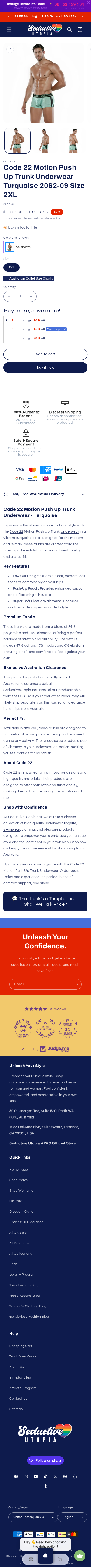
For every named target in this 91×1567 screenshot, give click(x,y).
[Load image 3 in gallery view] (73, 141)
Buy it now (45, 367)
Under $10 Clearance (26, 1222)
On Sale (15, 1201)
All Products (19, 1243)
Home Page (18, 1169)
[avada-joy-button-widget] (79, 1555)
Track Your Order (23, 1356)
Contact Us (18, 1398)
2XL (11, 267)
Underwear (70, 531)
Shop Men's (18, 1180)
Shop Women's (21, 1190)
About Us (16, 1367)
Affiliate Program (22, 1388)
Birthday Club (20, 1377)
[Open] (45, 1556)
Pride (13, 1264)
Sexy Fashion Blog (23, 1285)
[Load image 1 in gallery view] (17, 141)
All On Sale (18, 1232)
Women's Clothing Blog (27, 1306)
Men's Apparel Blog (24, 1295)
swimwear (12, 829)
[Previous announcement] (9, 17)
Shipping (28, 218)
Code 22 (16, 531)
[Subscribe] (76, 984)
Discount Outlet (22, 1211)
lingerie (70, 823)
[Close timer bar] (88, 2)
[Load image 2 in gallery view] (45, 141)
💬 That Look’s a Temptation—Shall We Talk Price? (45, 901)
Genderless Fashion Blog (29, 1316)
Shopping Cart (20, 1346)
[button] (9, 29)
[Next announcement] (82, 17)
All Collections (20, 1253)
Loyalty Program (22, 1274)
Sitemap (16, 1409)
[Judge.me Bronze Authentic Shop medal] (45, 1028)
